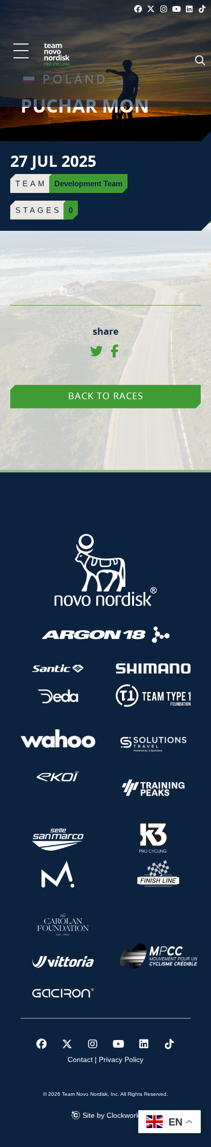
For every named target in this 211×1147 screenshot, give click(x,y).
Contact (80, 1059)
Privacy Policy (121, 1059)
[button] (21, 52)
